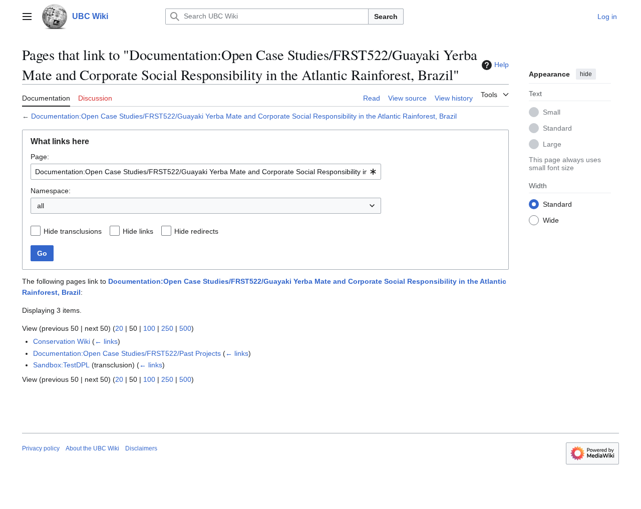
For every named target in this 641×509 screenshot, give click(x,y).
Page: (40, 157)
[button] (27, 17)
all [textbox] (40, 206)
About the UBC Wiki (92, 448)
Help (501, 65)
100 (149, 328)
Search (386, 17)
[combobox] (206, 172)
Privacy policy (41, 448)
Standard (557, 128)
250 (167, 328)
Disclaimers (141, 448)
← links (106, 341)
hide (586, 74)
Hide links (138, 231)
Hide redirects (196, 231)
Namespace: (51, 191)
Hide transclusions (73, 231)
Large (552, 144)
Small (551, 112)
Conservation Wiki (61, 341)
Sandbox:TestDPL (61, 365)
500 (185, 328)
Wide (551, 220)
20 (119, 328)
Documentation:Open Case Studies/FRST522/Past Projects (127, 353)
